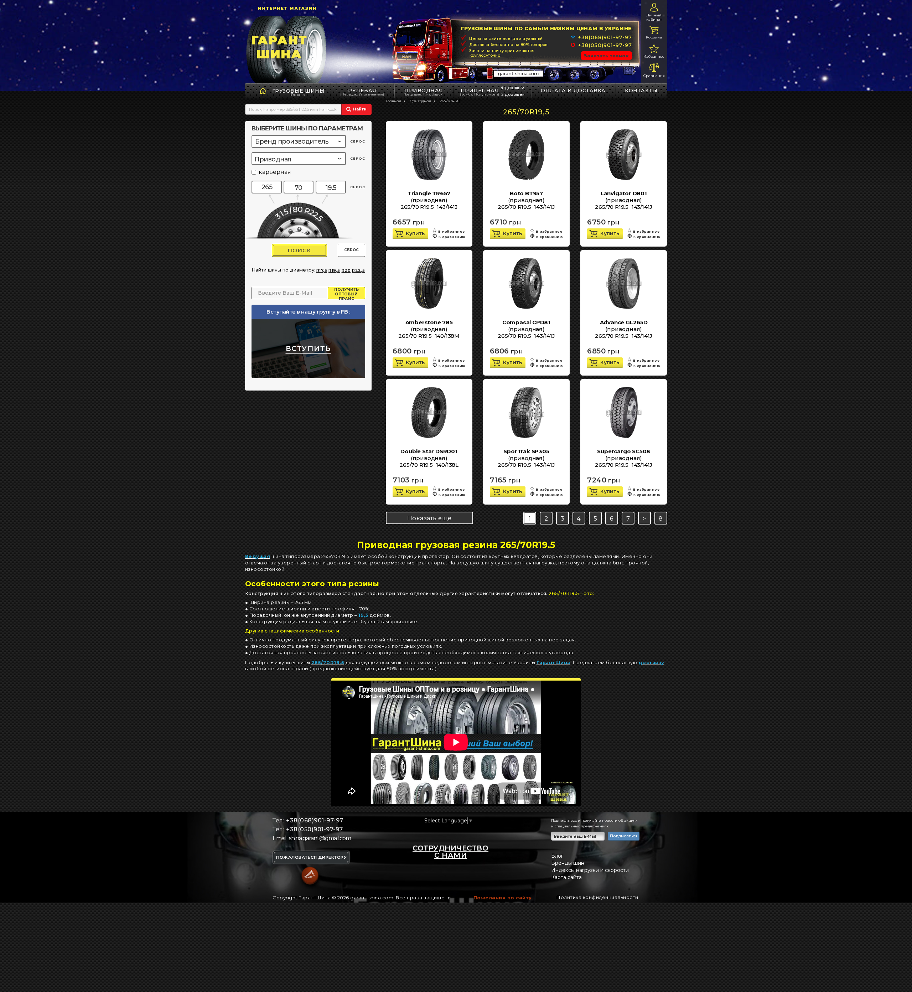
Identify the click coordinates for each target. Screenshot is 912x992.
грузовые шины (298, 91)
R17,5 (321, 270)
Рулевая (362, 91)
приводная (424, 91)
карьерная (275, 172)
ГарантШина (553, 662)
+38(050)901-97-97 (605, 45)
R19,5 (334, 270)
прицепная (479, 91)
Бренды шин (567, 863)
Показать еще (429, 518)
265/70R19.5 (327, 662)
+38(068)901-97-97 (605, 37)
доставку (651, 662)
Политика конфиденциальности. (597, 897)
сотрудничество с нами (450, 851)
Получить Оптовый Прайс (346, 293)
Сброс (351, 250)
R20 (346, 270)
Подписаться (624, 835)
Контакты (641, 90)
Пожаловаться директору (311, 858)
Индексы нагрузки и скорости (590, 870)
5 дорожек (513, 94)
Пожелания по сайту (502, 897)
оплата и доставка (573, 90)
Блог (557, 856)
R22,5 (358, 270)
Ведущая (257, 556)
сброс (357, 141)
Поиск (299, 250)
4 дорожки (513, 87)
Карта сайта (566, 877)
